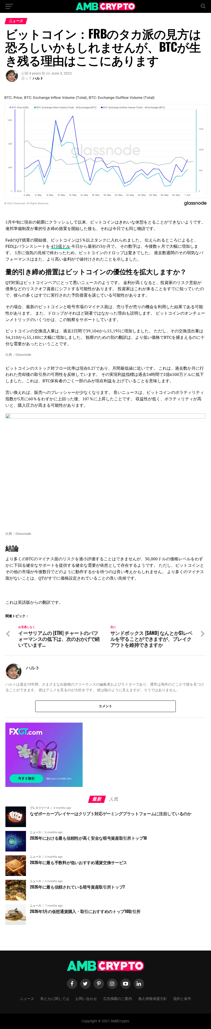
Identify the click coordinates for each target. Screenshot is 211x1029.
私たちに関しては (54, 998)
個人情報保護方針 (152, 998)
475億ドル (60, 246)
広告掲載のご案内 (117, 998)
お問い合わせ (86, 998)
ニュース (27, 998)
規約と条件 (182, 998)
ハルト (38, 78)
